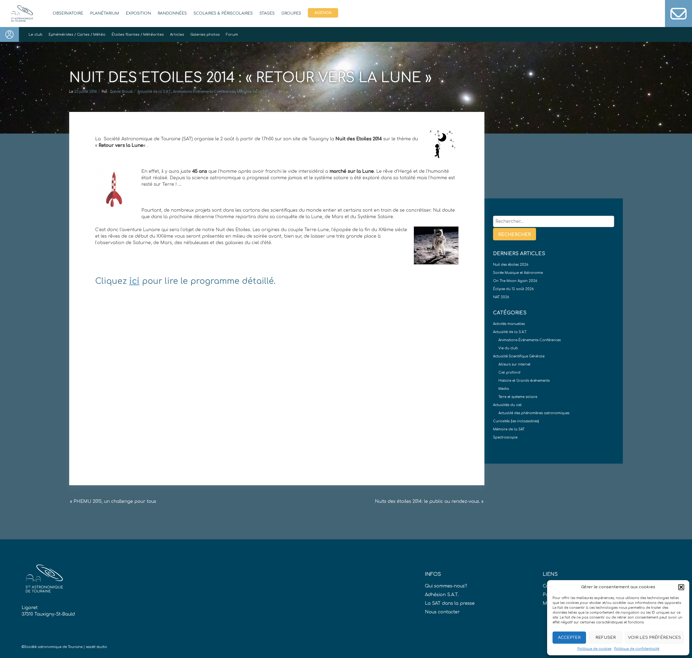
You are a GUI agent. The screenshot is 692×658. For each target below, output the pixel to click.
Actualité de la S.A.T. (154, 92)
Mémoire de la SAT (252, 92)
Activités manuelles (509, 324)
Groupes (291, 13)
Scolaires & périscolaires (223, 13)
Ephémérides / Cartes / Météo (77, 34)
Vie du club (508, 348)
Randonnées (172, 13)
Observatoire (68, 13)
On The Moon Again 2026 (515, 281)
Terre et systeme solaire (517, 397)
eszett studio (96, 647)
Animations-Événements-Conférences (204, 92)
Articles (177, 34)
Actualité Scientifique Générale (518, 356)
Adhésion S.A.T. (442, 594)
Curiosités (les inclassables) (516, 421)
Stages (267, 13)
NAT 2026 (501, 297)
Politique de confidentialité (636, 649)
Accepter (569, 637)
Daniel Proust (121, 92)
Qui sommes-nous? (446, 586)
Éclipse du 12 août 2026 (513, 289)
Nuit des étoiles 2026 (510, 265)
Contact (678, 13)
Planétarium (104, 13)
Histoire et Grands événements (524, 381)
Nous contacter (442, 612)
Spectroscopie (505, 437)
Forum (232, 34)
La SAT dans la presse (450, 603)
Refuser (605, 637)
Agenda (323, 13)
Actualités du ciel (507, 405)
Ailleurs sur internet (514, 364)
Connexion (9, 34)
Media (503, 389)
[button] (681, 587)
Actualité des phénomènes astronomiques (533, 413)
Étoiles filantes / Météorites (138, 34)
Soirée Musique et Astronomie (518, 273)
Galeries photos (205, 34)
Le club (35, 34)
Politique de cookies (594, 649)
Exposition (138, 13)
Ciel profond (509, 372)
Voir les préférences (654, 637)
